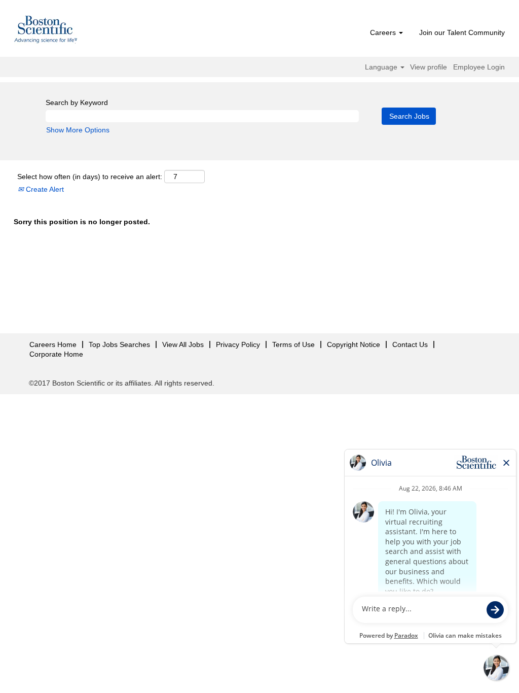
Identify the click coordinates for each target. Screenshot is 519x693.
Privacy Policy (238, 344)
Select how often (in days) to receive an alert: (89, 176)
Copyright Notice (353, 344)
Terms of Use (293, 344)
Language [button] (382, 67)
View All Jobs (183, 344)
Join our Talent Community (462, 32)
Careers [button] (384, 32)
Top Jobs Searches (119, 344)
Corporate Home (56, 354)
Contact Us (410, 344)
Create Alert (44, 189)
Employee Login (479, 67)
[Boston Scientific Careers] (46, 31)
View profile (428, 67)
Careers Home (53, 344)
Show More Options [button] (77, 130)
